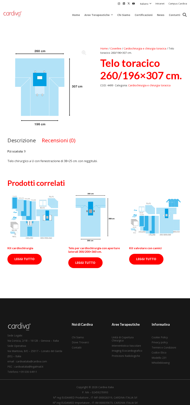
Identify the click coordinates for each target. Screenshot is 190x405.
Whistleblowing (161, 362)
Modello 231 (159, 357)
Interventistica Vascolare (126, 345)
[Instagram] (119, 3)
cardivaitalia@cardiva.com (31, 361)
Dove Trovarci (80, 342)
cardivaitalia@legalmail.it (28, 366)
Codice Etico (159, 352)
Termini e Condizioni (164, 347)
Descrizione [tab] (21, 140)
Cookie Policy (160, 337)
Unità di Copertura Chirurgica (123, 339)
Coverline (115, 48)
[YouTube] (133, 3)
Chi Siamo (78, 337)
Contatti (76, 347)
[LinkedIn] (123, 3)
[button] (146, 3)
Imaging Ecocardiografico (127, 350)
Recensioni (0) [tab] (58, 140)
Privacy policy (160, 342)
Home (104, 48)
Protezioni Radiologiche (126, 356)
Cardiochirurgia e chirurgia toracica (145, 48)
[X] (128, 3)
